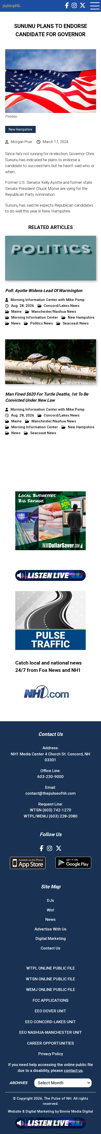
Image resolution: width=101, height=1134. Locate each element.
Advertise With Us (50, 929)
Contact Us (50, 948)
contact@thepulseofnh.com (50, 793)
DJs (50, 900)
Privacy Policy (50, 1053)
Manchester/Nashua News (53, 311)
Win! (50, 910)
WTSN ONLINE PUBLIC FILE (50, 979)
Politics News (41, 323)
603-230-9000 (50, 776)
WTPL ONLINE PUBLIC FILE (50, 968)
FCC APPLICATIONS (51, 1000)
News (15, 323)
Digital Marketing (50, 938)
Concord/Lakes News (61, 306)
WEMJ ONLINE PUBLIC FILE (50, 989)
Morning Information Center (34, 317)
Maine (16, 311)
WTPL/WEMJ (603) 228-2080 (51, 816)
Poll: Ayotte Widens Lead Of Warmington (43, 290)
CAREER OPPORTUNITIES (50, 1043)
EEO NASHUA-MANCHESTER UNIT (50, 1032)
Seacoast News (76, 323)
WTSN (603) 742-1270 (50, 810)
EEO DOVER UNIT (50, 1011)
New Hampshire (20, 129)
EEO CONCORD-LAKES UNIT (50, 1021)
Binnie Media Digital (76, 1111)
